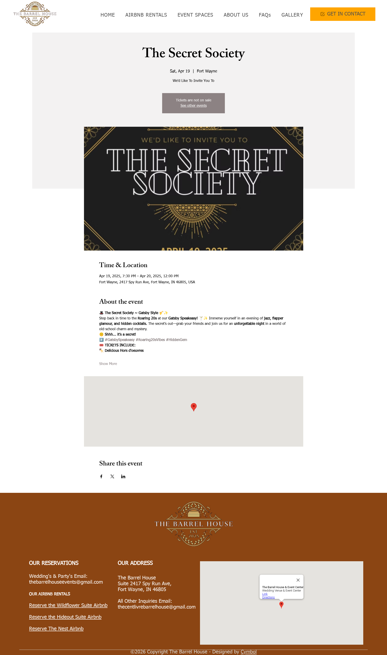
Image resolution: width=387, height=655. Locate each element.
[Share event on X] (112, 476)
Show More (108, 364)
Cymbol (249, 652)
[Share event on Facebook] (101, 476)
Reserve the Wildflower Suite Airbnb (68, 605)
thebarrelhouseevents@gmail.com (66, 582)
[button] (145, 15)
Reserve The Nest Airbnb (56, 629)
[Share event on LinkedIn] (123, 476)
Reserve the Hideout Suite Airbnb (65, 617)
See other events (194, 106)
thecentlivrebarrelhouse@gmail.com (157, 607)
